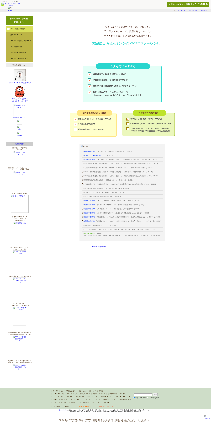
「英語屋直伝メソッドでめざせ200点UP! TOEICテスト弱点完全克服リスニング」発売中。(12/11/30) (122, 217)
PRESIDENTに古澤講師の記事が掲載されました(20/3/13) (102, 196)
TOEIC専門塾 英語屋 (61, 406)
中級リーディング (106, 396)
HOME (10, 10)
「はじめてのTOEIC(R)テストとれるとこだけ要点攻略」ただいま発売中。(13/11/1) (116, 213)
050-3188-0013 (85, 406)
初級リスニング (85, 393)
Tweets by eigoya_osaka (99, 246)
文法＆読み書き (58, 396)
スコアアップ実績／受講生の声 (21, 41)
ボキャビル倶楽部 (59, 399)
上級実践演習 (80, 396)
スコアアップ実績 (74, 399)
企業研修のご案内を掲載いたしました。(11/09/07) (100, 225)
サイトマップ (180, 10)
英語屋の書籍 (19, 144)
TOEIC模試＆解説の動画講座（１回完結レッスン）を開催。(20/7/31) (106, 188)
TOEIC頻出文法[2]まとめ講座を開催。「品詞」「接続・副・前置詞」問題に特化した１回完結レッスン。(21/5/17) (121, 176)
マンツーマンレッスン (60, 402)
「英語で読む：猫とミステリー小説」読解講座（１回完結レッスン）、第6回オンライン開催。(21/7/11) (118, 167)
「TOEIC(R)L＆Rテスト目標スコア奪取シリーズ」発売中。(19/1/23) (111, 200)
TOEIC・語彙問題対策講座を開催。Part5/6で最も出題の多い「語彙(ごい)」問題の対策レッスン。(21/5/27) (118, 172)
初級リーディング (99, 393)
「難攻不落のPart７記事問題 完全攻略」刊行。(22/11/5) (108, 151)
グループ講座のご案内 (18, 29)
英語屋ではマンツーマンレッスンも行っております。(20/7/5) (104, 192)
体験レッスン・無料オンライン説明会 (189, 4)
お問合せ (204, 10)
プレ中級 (123, 393)
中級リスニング (93, 396)
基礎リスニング (58, 393)
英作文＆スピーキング (123, 396)
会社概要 (106, 402)
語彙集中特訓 (112, 393)
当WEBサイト (63, 410)
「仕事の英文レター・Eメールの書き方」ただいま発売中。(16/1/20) (112, 209)
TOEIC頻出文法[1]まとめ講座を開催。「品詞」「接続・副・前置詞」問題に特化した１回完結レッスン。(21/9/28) (121, 163)
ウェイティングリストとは (91, 399)
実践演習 (69, 396)
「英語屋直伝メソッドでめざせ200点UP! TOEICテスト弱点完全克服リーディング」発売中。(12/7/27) (122, 221)
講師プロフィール (16, 35)
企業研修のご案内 (125, 399)
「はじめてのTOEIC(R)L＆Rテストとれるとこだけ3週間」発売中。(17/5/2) (114, 204)
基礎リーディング (71, 393)
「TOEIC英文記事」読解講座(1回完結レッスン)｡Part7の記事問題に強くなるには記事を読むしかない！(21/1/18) (120, 184)
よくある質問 (193, 10)
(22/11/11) (98, 155)
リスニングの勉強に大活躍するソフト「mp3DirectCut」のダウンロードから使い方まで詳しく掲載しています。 (120, 229)
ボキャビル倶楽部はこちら (19, 59)
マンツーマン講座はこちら (19, 53)
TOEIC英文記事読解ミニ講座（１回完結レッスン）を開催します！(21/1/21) (108, 180)
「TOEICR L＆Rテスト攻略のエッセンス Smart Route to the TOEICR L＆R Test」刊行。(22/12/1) (121, 159)
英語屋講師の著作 (16, 47)
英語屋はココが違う (109, 399)
